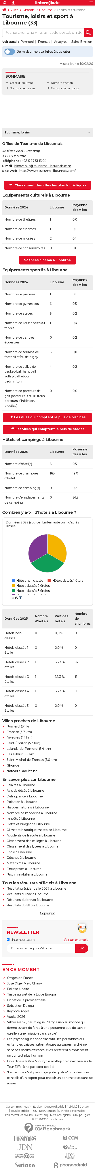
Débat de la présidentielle (26, 1000)
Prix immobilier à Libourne (27, 874)
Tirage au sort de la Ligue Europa (31, 994)
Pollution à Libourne (22, 802)
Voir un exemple (76, 940)
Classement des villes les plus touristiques (50, 185)
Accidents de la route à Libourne (31, 835)
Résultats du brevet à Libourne (30, 900)
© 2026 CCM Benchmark (47, 1119)
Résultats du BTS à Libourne (28, 905)
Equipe (37, 1106)
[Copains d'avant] (25, 1156)
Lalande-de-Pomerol (22, 749)
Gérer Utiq (41, 1115)
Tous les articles (19, 1110)
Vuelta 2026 (16, 1017)
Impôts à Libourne (21, 819)
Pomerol (27, 42)
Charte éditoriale (54, 1106)
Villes (14, 10)
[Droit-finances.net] (70, 1147)
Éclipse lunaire (18, 989)
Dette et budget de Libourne (28, 824)
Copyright (47, 913)
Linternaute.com (22, 940)
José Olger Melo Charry (24, 983)
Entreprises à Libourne (24, 869)
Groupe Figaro (81, 1115)
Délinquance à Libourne (25, 796)
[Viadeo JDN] (70, 1156)
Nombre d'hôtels (62, 82)
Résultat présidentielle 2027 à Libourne (36, 889)
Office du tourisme (21, 82)
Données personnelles (71, 1110)
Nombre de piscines (22, 88)
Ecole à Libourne (19, 852)
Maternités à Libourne (23, 863)
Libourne (46, 10)
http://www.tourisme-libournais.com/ (47, 171)
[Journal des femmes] (25, 1138)
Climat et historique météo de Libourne (36, 830)
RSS (34, 1110)
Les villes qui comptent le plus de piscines (50, 417)
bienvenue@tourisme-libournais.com (42, 166)
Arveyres (60, 42)
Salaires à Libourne (21, 785)
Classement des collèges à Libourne (34, 841)
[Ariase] (25, 1164)
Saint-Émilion (81, 42)
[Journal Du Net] (25, 1147)
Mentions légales (60, 1115)
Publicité (71, 1106)
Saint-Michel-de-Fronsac (25, 760)
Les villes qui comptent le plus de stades (49, 429)
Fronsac (44, 42)
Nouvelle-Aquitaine (22, 771)
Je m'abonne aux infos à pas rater (43, 52)
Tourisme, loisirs (17, 132)
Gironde (29, 10)
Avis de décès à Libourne (25, 791)
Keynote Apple (18, 1011)
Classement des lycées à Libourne (32, 846)
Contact (84, 1106)
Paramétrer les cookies (18, 1115)
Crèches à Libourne (21, 858)
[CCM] (70, 1138)
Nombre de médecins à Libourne (32, 813)
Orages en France (20, 978)
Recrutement (47, 1110)
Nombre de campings (65, 88)
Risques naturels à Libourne (28, 807)
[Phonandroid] (70, 1165)
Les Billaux (15, 754)
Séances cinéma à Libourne (47, 260)
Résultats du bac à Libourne (28, 894)
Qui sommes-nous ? (18, 1106)
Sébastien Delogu (20, 1006)
